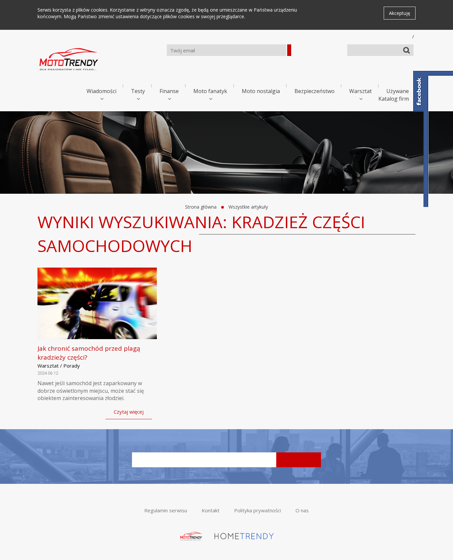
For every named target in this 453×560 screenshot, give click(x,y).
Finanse (169, 91)
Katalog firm (393, 98)
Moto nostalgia (261, 91)
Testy (138, 91)
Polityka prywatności (257, 510)
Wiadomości (101, 91)
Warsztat (360, 91)
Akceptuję (399, 13)
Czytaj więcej (129, 411)
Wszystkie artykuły (248, 207)
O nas (302, 510)
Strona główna (201, 207)
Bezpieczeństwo (314, 91)
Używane (397, 91)
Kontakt (211, 510)
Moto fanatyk (210, 91)
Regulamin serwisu (165, 510)
